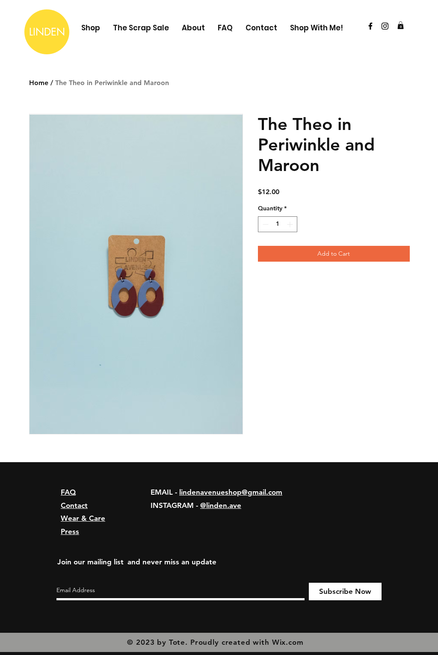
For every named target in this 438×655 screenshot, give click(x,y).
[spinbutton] (277, 224)
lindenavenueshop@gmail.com (230, 492)
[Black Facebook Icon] (370, 26)
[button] (400, 25)
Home (38, 83)
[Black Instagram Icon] (385, 26)
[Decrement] (264, 224)
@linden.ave (220, 505)
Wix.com (288, 642)
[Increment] (290, 224)
